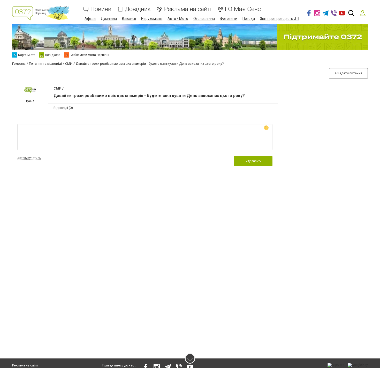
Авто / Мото (178, 19)
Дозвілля (109, 19)
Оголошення (204, 19)
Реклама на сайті (187, 9)
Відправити (253, 161)
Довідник (138, 9)
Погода (248, 19)
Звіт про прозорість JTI (279, 19)
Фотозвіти (228, 19)
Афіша (90, 19)
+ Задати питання (348, 73)
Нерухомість (151, 19)
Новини (100, 9)
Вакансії (129, 19)
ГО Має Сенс (243, 9)
